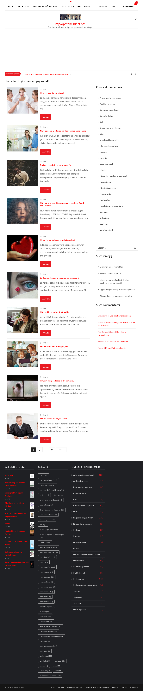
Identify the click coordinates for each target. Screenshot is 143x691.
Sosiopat (104, 224)
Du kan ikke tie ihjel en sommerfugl (56, 165)
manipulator (46, 572)
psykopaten (46, 621)
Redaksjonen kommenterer (111, 206)
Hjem (10, 7)
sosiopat (60, 661)
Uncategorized (106, 230)
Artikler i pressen (107, 104)
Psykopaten (105, 200)
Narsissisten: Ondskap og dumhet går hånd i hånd (63, 131)
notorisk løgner (47, 606)
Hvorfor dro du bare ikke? (52, 93)
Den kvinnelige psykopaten (52, 510)
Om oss (114, 7)
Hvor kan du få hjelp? (44, 7)
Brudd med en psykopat (110, 128)
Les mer (46, 117)
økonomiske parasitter (50, 676)
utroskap (45, 671)
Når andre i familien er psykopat (113, 176)
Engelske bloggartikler (109, 140)
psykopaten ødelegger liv (51, 636)
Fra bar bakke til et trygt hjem (54, 346)
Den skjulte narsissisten (120, 316)
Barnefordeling (106, 116)
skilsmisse (46, 656)
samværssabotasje (48, 646)
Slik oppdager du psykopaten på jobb (116, 296)
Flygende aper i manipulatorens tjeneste (117, 289)
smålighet (45, 661)
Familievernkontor (48, 515)
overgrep (45, 611)
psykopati (45, 641)
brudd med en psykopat (51, 500)
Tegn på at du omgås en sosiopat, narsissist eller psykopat (46, 74)
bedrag (44, 495)
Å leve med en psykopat (110, 98)
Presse (101, 7)
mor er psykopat (48, 587)
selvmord (45, 651)
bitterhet (59, 495)
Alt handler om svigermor (117, 341)
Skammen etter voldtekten (111, 267)
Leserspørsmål (106, 164)
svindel (44, 666)
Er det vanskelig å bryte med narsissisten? (59, 278)
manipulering (47, 577)
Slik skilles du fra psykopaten (53, 418)
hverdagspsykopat (49, 530)
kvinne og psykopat (49, 552)
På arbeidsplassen (108, 188)
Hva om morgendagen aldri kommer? (57, 381)
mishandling (46, 582)
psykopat (45, 616)
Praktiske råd (105, 194)
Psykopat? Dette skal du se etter (77, 7)
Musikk (103, 170)
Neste (60, 450)
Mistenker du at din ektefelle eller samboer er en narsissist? (114, 281)
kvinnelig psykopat (48, 547)
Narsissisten (105, 182)
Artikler (22, 7)
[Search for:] (117, 247)
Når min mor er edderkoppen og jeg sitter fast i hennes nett (62, 204)
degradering (46, 505)
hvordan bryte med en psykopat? (52, 536)
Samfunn (104, 212)
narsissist (45, 597)
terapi (56, 666)
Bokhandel (129, 7)
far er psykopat (47, 520)
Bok (101, 122)
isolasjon (45, 542)
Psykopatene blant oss (70, 23)
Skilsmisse (104, 218)
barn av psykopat (48, 480)
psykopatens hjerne (48, 631)
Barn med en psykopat (109, 110)
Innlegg (103, 152)
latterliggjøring (47, 557)
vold (58, 671)
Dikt (101, 134)
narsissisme (46, 592)
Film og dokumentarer (109, 146)
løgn (44, 562)
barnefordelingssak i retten (52, 490)
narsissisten (46, 602)
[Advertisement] (71, 49)
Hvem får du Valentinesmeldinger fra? (57, 240)
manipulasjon (47, 567)
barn (43, 475)
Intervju (103, 158)
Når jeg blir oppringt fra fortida (54, 312)
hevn (43, 525)
